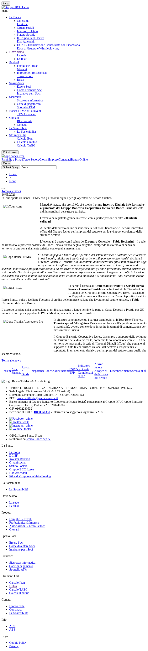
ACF (12, 626)
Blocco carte (24, 121)
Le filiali (22, 58)
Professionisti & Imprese (24, 522)
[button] (74, 11)
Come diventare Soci (29, 90)
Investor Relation (27, 31)
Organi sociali (25, 27)
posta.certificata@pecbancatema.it (37, 398)
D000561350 (42, 412)
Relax (20, 79)
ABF (12, 629)
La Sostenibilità (26, 131)
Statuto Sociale (26, 34)
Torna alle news (11, 191)
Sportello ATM (26, 107)
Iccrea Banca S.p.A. (38, 439)
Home (13, 174)
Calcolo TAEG (26, 145)
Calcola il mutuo (27, 142)
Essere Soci (24, 86)
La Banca (15, 17)
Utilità (13, 586)
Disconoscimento (120, 370)
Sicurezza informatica (30, 100)
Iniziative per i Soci (28, 93)
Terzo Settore (25, 76)
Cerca (6, 163)
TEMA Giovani (26, 114)
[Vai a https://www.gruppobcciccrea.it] (15, 7)
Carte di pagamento (29, 103)
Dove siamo (16, 52)
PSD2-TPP (73, 370)
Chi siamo (23, 20)
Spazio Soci (16, 83)
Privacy (13, 646)
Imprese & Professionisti (32, 72)
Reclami (7, 370)
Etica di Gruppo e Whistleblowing (38, 48)
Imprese (54, 159)
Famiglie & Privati (20, 519)
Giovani (22, 69)
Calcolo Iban (25, 138)
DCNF (13, 455)
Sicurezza (15, 97)
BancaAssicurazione (57, 370)
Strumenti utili (17, 135)
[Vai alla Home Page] (13, 156)
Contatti (14, 117)
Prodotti (14, 62)
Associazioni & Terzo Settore (27, 526)
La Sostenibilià (18, 128)
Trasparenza (37, 370)
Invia (5, 3)
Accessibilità (138, 370)
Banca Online (79, 159)
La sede (21, 55)
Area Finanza (16, 370)
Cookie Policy (18, 642)
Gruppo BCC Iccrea (21, 469)
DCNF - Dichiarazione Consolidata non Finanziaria (48, 45)
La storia (22, 24)
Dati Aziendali (25, 41)
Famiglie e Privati (27, 65)
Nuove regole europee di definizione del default (101, 370)
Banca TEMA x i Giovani (25, 110)
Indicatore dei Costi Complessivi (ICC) (85, 371)
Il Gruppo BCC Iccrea (30, 38)
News (12, 181)
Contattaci (65, 159)
